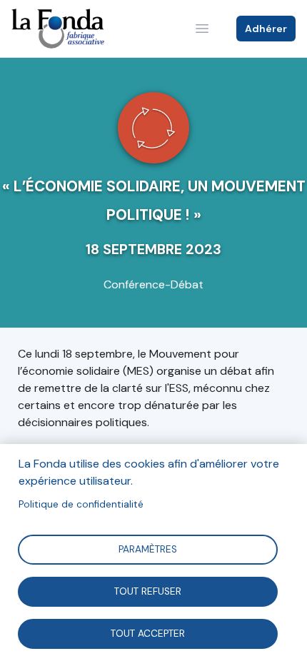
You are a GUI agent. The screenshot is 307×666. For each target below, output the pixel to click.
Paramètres (148, 549)
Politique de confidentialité (81, 504)
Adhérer (266, 28)
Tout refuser (147, 591)
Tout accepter (148, 633)
